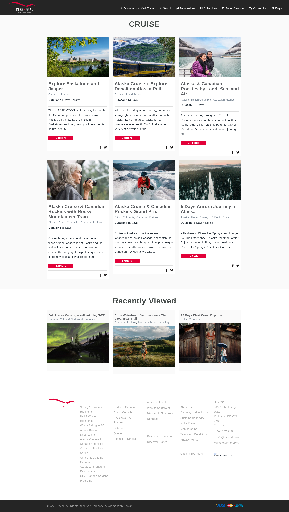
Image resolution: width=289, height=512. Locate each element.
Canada (53, 319)
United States (133, 94)
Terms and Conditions (193, 434)
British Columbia (201, 99)
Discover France (157, 442)
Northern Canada (124, 407)
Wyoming (163, 322)
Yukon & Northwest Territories (77, 319)
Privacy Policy (189, 439)
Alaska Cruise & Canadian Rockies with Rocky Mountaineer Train (77, 211)
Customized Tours (191, 453)
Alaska (119, 94)
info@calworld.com (228, 437)
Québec (118, 433)
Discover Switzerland (160, 436)
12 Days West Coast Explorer (201, 315)
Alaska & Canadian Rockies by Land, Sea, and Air (210, 88)
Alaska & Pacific (157, 402)
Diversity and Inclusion (194, 412)
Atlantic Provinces (125, 438)
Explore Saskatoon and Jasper (73, 86)
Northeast (153, 418)
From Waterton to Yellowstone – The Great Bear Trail (140, 316)
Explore (60, 137)
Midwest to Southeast (160, 413)
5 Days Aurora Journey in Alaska (209, 209)
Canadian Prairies (59, 94)
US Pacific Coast (219, 217)
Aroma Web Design (120, 506)
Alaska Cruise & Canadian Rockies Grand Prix (143, 209)
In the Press (187, 423)
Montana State (147, 322)
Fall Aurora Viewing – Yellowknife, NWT (76, 315)
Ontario (118, 428)
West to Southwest (158, 408)
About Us (186, 407)
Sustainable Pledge (192, 418)
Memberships (188, 429)
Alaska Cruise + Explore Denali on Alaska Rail (141, 86)
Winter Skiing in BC (92, 425)
